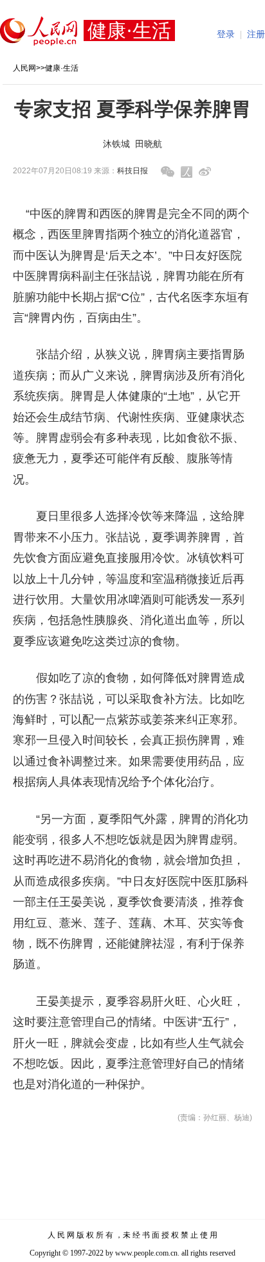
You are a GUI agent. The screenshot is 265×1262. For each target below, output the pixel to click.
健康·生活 (61, 68)
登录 (226, 34)
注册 (256, 34)
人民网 (24, 68)
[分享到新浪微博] (205, 171)
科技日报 (132, 170)
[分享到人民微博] (186, 172)
